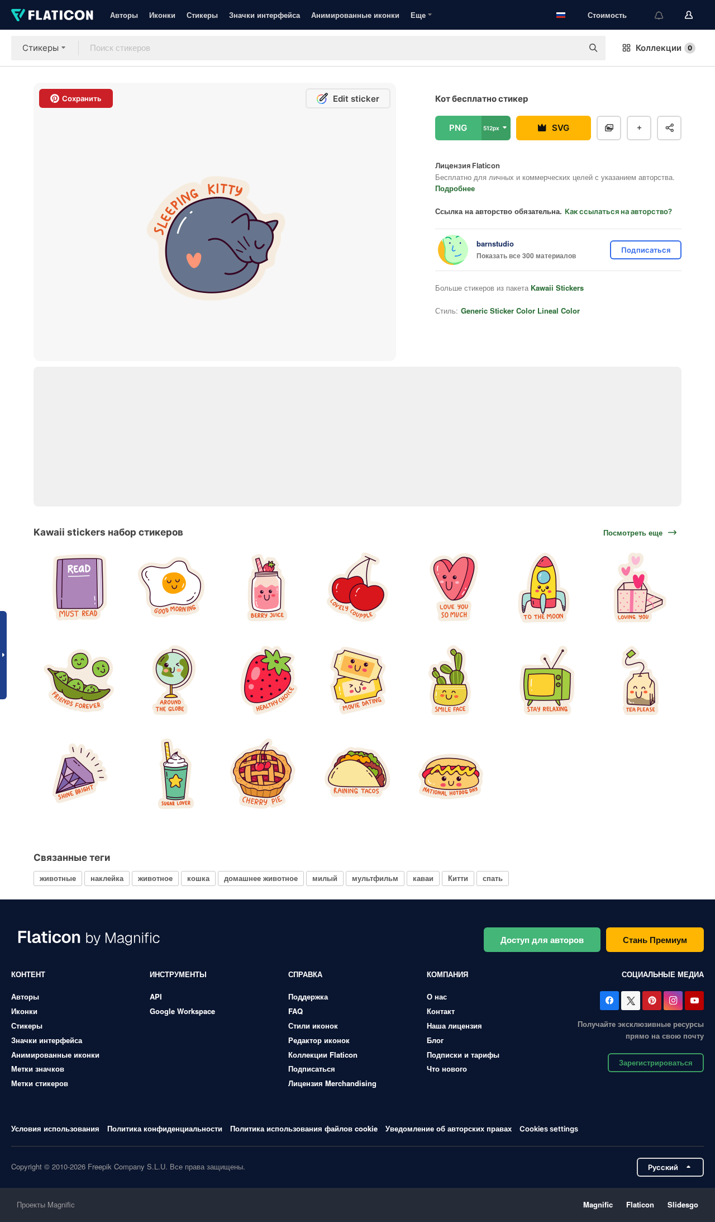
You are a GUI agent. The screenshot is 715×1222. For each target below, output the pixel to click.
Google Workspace (182, 1011)
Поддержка (308, 996)
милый (324, 878)
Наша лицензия (454, 1025)
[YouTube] (694, 1000)
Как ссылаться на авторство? (618, 211)
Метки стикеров (39, 1083)
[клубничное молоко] (264, 587)
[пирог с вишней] (264, 773)
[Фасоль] (78, 680)
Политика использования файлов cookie (304, 1128)
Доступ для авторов (542, 940)
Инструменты (178, 974)
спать (493, 878)
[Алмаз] (78, 773)
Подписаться (311, 1068)
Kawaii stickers (557, 287)
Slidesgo (683, 1204)
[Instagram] (673, 1000)
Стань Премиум (655, 940)
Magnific (598, 1204)
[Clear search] (568, 48)
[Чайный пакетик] (636, 680)
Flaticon (640, 1204)
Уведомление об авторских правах (448, 1128)
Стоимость (607, 15)
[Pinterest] (651, 1000)
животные (58, 878)
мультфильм (375, 878)
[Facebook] (609, 1000)
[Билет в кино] (357, 680)
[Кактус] (450, 680)
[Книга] (78, 587)
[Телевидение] (543, 680)
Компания (447, 974)
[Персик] (450, 773)
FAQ (295, 1011)
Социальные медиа (663, 974)
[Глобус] (171, 680)
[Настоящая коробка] (636, 587)
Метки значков (37, 1068)
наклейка (106, 878)
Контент (28, 974)
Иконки (162, 15)
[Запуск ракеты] (543, 587)
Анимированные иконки (355, 15)
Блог (435, 1040)
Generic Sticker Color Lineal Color (520, 310)
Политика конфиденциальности (164, 1128)
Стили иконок (313, 1025)
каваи (423, 878)
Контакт (441, 1011)
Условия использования (55, 1128)
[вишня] (357, 587)
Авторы (124, 15)
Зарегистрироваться (656, 1062)
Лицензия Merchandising (332, 1083)
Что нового (447, 1068)
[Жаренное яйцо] (171, 587)
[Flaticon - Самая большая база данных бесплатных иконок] (52, 15)
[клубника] (264, 680)
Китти (458, 878)
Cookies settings (548, 1129)
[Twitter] (630, 1000)
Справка (305, 974)
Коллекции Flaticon (323, 1054)
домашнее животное (261, 878)
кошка (198, 878)
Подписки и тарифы (463, 1054)
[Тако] (357, 773)
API (156, 996)
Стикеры (202, 15)
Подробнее (455, 188)
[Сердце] (450, 587)
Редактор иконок (319, 1040)
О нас (437, 996)
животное (155, 878)
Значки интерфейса (264, 15)
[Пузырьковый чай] (171, 773)
